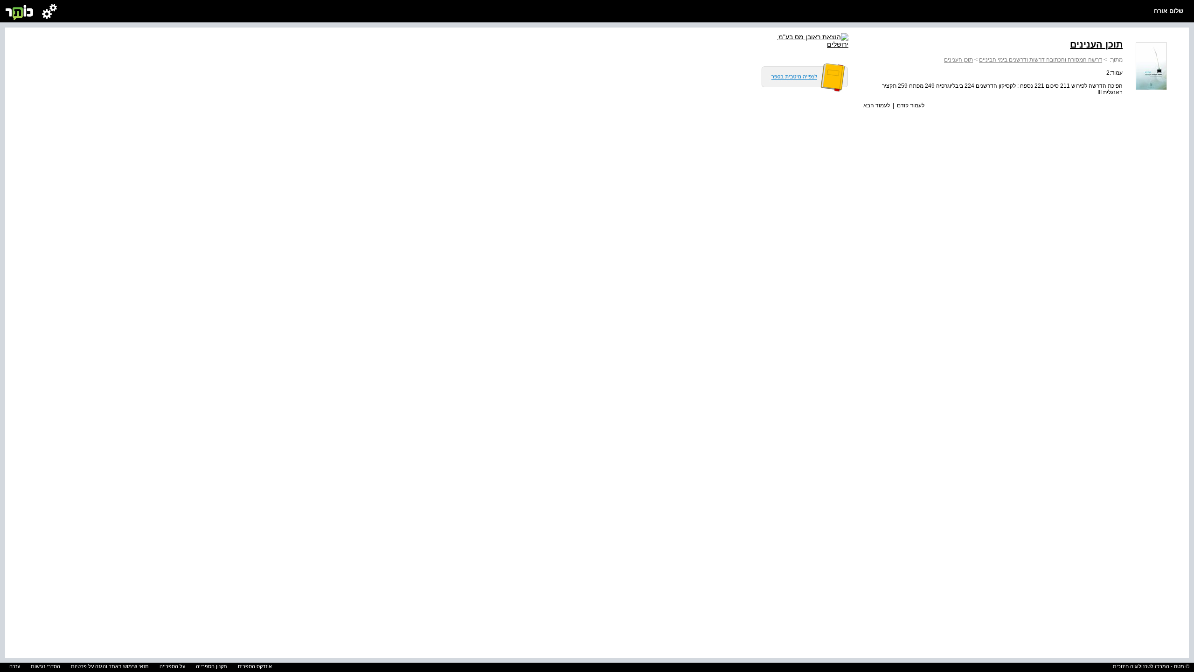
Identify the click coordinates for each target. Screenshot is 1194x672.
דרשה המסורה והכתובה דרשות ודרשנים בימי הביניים (1040, 59)
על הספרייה (172, 666)
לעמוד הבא (876, 105)
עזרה (14, 666)
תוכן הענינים (958, 59)
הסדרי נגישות (45, 666)
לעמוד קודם (910, 105)
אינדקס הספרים (255, 666)
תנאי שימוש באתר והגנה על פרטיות (110, 666)
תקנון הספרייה (211, 666)
